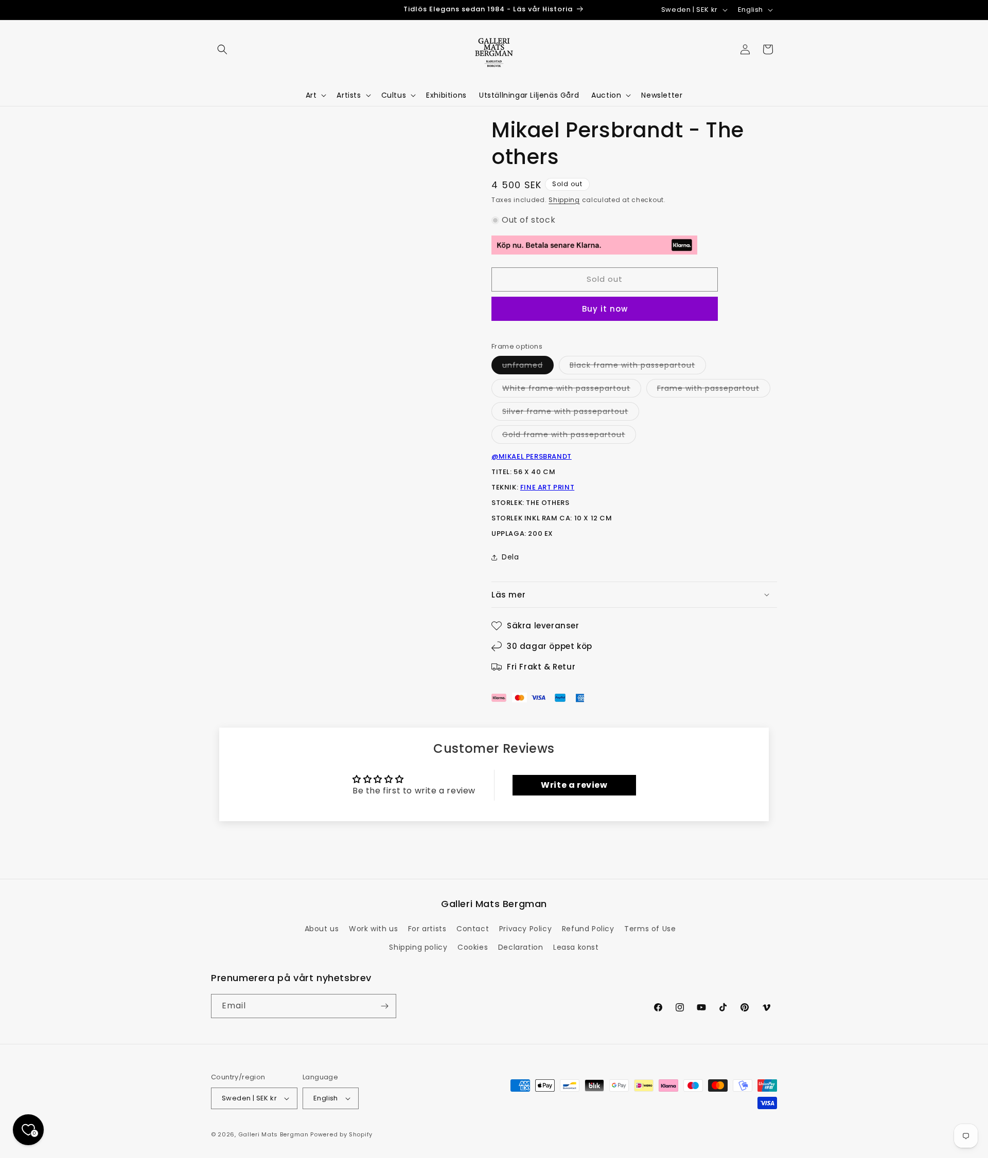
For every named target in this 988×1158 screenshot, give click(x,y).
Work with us (373, 929)
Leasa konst (576, 947)
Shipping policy (418, 947)
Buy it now (605, 308)
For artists (427, 929)
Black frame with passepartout (638, 366)
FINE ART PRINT (547, 487)
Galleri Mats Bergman (273, 1134)
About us (322, 929)
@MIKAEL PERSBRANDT (531, 456)
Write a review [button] (574, 785)
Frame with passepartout (713, 390)
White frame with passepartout (571, 390)
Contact (472, 929)
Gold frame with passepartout (569, 436)
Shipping (564, 199)
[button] (222, 49)
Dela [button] (510, 557)
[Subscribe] (384, 1006)
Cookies (472, 947)
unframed (528, 366)
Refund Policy (588, 929)
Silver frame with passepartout (570, 413)
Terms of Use (650, 929)
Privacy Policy (525, 929)
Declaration (520, 947)
